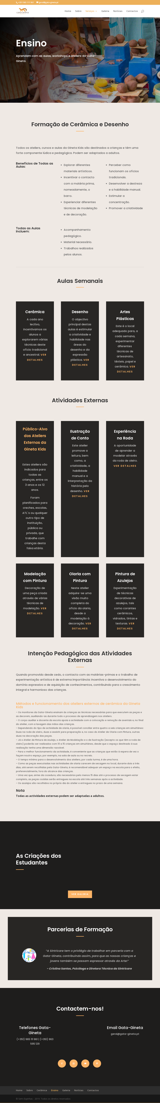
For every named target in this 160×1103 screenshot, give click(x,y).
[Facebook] (62, 1063)
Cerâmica (42, 1090)
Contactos (132, 11)
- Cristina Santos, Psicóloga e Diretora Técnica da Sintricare (89, 968)
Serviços (89, 11)
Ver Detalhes (125, 466)
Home (68, 11)
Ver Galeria (80, 894)
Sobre (78, 11)
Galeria (105, 11)
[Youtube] (85, 1063)
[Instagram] (74, 1063)
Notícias (117, 11)
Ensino (54, 1090)
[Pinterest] (97, 1063)
